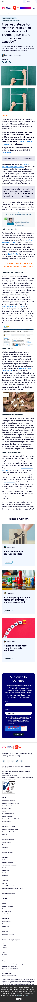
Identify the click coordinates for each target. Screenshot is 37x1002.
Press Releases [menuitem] (6, 929)
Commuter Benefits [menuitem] (7, 821)
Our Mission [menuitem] (5, 901)
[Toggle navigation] (33, 8)
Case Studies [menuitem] (5, 926)
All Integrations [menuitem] (6, 957)
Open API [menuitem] (4, 943)
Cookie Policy (28, 995)
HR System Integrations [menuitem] (8, 813)
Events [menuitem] (4, 923)
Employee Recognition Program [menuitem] (10, 829)
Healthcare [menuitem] (5, 875)
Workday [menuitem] (4, 954)
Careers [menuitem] (4, 903)
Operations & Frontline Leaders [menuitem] (10, 865)
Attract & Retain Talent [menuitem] (8, 885)
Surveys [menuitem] (4, 811)
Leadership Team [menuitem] (6, 911)
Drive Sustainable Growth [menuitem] (8, 893)
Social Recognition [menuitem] (7, 971)
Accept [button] (18, 999)
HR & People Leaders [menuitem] (7, 862)
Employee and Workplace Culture (11, 20)
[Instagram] (17, 761)
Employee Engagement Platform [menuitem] (10, 803)
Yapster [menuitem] (4, 945)
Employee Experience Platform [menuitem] (10, 968)
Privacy (18, 995)
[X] (3, 761)
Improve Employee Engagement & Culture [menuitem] (12, 888)
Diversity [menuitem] (4, 908)
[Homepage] (10, 8)
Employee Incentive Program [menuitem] (9, 966)
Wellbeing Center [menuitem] (6, 850)
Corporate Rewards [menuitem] (7, 973)
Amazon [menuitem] (4, 947)
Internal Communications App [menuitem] (9, 975)
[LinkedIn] (8, 761)
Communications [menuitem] (6, 808)
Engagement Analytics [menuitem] (8, 816)
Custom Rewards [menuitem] (6, 842)
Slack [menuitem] (3, 952)
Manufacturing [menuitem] (6, 872)
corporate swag (9, 482)
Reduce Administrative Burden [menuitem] (10, 891)
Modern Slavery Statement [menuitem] (9, 914)
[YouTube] (21, 761)
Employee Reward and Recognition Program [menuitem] (13, 964)
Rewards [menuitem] (4, 834)
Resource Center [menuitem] (6, 921)
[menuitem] (8, 800)
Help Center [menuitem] (5, 931)
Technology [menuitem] (5, 880)
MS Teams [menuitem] (5, 950)
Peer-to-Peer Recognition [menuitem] (8, 831)
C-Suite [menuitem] (4, 867)
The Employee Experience (9, 18)
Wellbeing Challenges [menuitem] (7, 852)
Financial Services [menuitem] (6, 878)
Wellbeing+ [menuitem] (5, 847)
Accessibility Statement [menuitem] (8, 934)
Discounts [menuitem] (4, 824)
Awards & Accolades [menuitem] (7, 906)
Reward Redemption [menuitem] (7, 837)
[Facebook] (12, 761)
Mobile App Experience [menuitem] (8, 805)
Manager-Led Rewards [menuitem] (8, 839)
